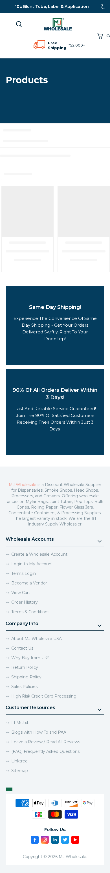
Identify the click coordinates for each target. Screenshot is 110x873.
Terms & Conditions (30, 611)
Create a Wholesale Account (39, 554)
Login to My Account (32, 563)
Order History (24, 602)
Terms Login (23, 573)
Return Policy (24, 667)
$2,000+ (77, 45)
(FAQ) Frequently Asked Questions (45, 751)
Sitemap (19, 770)
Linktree (19, 761)
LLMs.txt (19, 722)
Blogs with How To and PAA (38, 732)
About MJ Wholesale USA (36, 638)
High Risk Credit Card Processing (43, 696)
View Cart (20, 592)
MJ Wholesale (22, 484)
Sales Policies (24, 686)
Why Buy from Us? (30, 657)
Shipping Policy (26, 677)
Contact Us (22, 648)
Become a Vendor (29, 583)
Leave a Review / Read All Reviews (45, 741)
